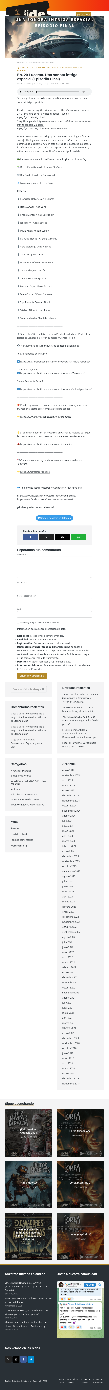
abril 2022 (67, 957)
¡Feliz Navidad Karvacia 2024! (29, 1131)
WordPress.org (19, 845)
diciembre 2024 (70, 795)
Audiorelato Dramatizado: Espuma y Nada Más (26, 743)
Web (19, 609)
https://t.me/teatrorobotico (35, 471)
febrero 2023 (69, 906)
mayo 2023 (68, 891)
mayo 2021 (68, 1012)
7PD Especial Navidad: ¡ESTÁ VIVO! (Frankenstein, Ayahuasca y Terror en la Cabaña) (80, 698)
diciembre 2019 (70, 1078)
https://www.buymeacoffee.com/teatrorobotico (45, 416)
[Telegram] (31, 1359)
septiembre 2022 (71, 932)
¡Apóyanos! (83, 14)
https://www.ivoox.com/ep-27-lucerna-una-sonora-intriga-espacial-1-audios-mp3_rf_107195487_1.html (53, 113)
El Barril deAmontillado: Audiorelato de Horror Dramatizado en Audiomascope (79, 733)
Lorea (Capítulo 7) (80, 1182)
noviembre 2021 (71, 982)
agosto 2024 (68, 815)
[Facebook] (23, 1359)
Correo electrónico (26, 595)
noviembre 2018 (71, 1083)
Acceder (15, 828)
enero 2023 (68, 911)
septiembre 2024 (71, 810)
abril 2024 (67, 836)
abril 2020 (67, 1063)
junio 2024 (67, 825)
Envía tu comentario (32, 675)
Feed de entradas (20, 834)
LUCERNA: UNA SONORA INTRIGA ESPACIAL (64, 67)
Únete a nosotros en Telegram (55, 518)
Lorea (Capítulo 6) (80, 1234)
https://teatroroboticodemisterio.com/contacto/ (46, 444)
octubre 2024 (69, 805)
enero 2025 (68, 790)
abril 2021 (67, 1017)
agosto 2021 (68, 997)
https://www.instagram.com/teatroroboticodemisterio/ (46, 495)
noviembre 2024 (71, 800)
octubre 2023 (69, 866)
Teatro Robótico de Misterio (41, 62)
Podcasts (21, 62)
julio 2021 (67, 1002)
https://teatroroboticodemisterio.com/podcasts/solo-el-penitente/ (56, 389)
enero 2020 (68, 1073)
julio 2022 (67, 942)
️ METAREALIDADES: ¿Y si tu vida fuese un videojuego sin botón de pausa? (80, 720)
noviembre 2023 (71, 861)
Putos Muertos (29, 1182)
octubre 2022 (69, 926)
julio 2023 (67, 881)
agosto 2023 (68, 876)
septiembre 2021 (71, 992)
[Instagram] (15, 1359)
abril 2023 (67, 896)
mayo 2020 (68, 1058)
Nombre (22, 582)
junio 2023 (67, 886)
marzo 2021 (68, 1023)
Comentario (22, 554)
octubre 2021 (69, 987)
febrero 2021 (69, 1028)
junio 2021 (67, 1007)
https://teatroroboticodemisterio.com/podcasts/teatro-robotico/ (55, 361)
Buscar (43, 689)
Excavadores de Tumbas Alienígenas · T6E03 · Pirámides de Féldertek (29, 1234)
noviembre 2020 (71, 1043)
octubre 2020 (69, 1048)
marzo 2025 (68, 785)
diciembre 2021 (70, 977)
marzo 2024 (68, 841)
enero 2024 (68, 851)
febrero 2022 (69, 967)
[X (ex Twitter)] (8, 1359)
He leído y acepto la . (40, 622)
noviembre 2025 (71, 775)
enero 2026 (68, 770)
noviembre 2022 (71, 921)
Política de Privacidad (49, 622)
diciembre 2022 (70, 916)
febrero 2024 (69, 846)
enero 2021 (68, 1033)
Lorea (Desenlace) (80, 1131)
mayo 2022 (68, 952)
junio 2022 (67, 947)
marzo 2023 (68, 901)
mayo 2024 (68, 830)
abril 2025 (67, 780)
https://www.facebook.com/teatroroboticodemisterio (45, 499)
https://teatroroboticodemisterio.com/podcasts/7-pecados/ (52, 373)
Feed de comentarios (22, 839)
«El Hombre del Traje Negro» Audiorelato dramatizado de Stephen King (28, 717)
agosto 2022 (68, 937)
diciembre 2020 (70, 1038)
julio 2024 (67, 820)
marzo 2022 (68, 962)
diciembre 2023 (70, 856)
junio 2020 (67, 1053)
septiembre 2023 (71, 871)
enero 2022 (68, 972)
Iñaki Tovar (26, 83)
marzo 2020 (68, 1068)
